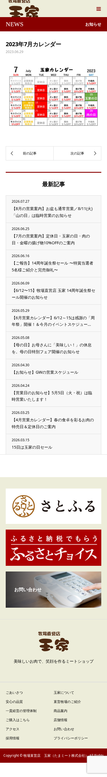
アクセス (12, 729)
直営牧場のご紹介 (67, 701)
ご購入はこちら (18, 719)
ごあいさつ (14, 692)
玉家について (64, 692)
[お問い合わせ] (53, 605)
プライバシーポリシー (71, 738)
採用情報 (12, 738)
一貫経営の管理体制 (21, 710)
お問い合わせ (64, 729)
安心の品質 (14, 701)
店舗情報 (60, 719)
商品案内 (60, 710)
